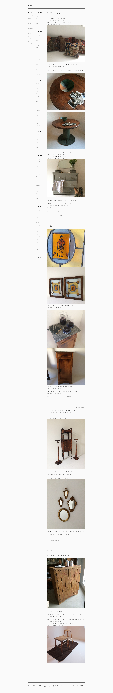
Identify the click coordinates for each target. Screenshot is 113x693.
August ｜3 (37, 190)
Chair (84, 552)
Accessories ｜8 (30, 15)
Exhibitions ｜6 (30, 28)
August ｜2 (37, 164)
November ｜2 (38, 159)
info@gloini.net (58, 686)
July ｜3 (37, 166)
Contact (80, 6)
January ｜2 (37, 101)
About (51, 6)
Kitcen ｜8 (30, 31)
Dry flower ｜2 (30, 23)
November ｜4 (38, 210)
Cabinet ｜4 (30, 18)
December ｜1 (38, 34)
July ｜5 (37, 242)
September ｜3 (38, 163)
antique (76, 13)
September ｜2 (38, 139)
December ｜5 (38, 183)
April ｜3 (37, 222)
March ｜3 (37, 173)
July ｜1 (37, 16)
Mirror (81, 13)
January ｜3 (37, 176)
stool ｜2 (29, 38)
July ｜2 (37, 40)
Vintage (83, 13)
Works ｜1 (30, 43)
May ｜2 (37, 20)
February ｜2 (38, 174)
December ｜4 (38, 234)
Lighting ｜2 (30, 33)
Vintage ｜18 (30, 41)
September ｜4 (38, 214)
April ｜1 (37, 21)
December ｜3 (38, 158)
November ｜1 (38, 35)
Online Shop (62, 6)
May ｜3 (37, 169)
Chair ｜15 (30, 20)
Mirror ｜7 (30, 35)
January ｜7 (37, 252)
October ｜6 (38, 212)
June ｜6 (37, 219)
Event (56, 6)
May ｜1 (37, 120)
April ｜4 (37, 171)
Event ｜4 (30, 26)
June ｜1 (37, 18)
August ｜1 (37, 15)
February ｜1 (38, 25)
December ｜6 (38, 209)
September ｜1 (38, 39)
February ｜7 (38, 251)
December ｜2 (38, 83)
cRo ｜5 (29, 21)
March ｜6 (37, 249)
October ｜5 (38, 237)
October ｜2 (38, 161)
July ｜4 (37, 191)
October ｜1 (38, 37)
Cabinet (79, 13)
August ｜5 (37, 241)
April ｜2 (37, 145)
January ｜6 (37, 227)
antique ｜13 (30, 16)
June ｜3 (37, 193)
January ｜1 (37, 26)
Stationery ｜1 (30, 36)
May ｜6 (37, 195)
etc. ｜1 (29, 25)
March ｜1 (37, 23)
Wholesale (73, 6)
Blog (68, 6)
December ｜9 (38, 260)
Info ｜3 (29, 30)
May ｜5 (37, 220)
